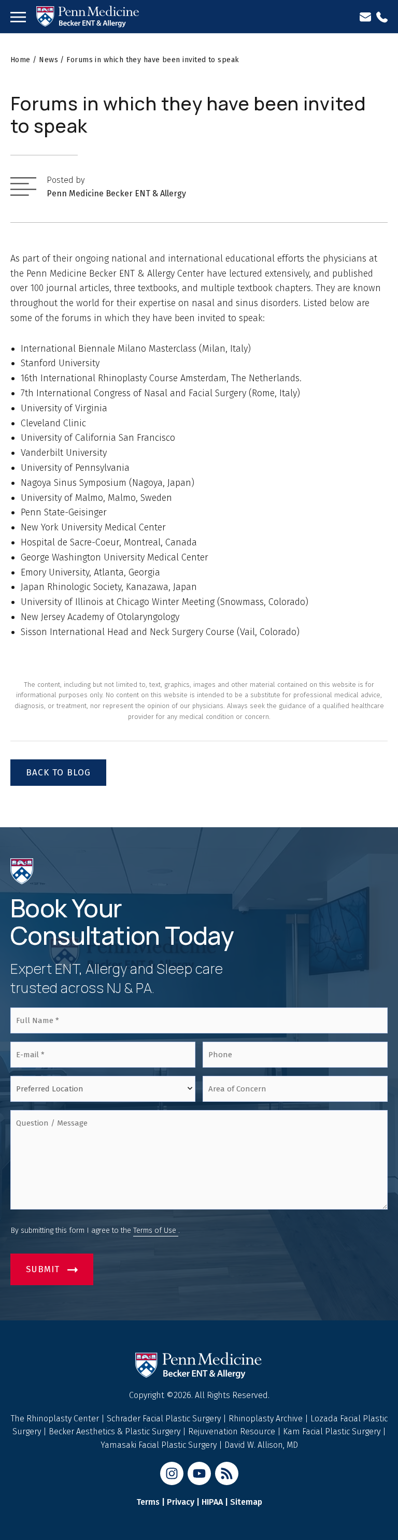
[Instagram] (171, 1473)
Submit (43, 1269)
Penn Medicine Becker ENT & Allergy (116, 193)
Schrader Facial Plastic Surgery (165, 1418)
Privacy (180, 1502)
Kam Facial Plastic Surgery (331, 1431)
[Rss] (226, 1473)
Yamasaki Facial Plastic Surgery (159, 1445)
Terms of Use (155, 1230)
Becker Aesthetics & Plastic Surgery (115, 1431)
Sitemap (246, 1502)
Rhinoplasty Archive (267, 1418)
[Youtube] (199, 1473)
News (48, 59)
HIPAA (212, 1502)
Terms (148, 1502)
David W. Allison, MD (261, 1445)
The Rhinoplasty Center (56, 1418)
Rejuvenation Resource (232, 1431)
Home (20, 59)
